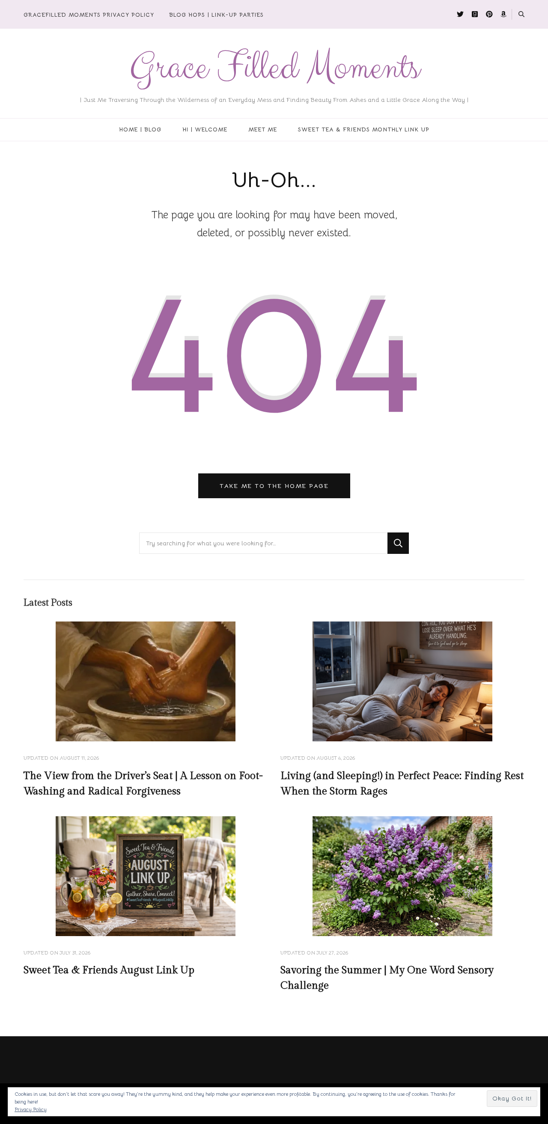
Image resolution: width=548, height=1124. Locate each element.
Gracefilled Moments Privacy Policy (89, 14)
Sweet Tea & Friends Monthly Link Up (363, 129)
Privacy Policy (31, 1109)
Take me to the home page (274, 486)
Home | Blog (140, 129)
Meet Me (262, 129)
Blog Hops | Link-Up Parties (216, 14)
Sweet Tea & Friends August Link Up (109, 970)
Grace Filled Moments (274, 68)
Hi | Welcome (204, 129)
